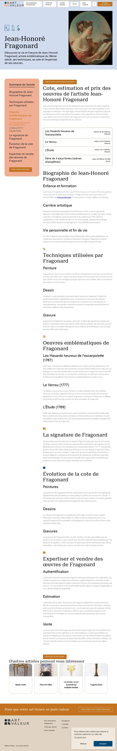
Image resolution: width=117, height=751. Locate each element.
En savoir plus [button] (80, 737)
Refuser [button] (83, 744)
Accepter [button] (103, 744)
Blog (74, 4)
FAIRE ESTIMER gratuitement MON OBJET (60, 82)
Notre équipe (62, 4)
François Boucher (64, 197)
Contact (65, 728)
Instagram (66, 721)
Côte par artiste (48, 4)
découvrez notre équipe (54, 656)
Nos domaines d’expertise (31, 4)
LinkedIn (65, 724)
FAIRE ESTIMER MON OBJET (20, 169)
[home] (14, 4)
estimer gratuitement (105, 4)
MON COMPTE (85, 4)
